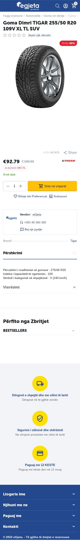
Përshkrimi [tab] (12, 253)
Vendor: (25, 214)
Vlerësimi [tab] (11, 287)
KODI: (46, 152)
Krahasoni (60, 196)
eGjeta (37, 214)
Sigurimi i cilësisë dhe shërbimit (40, 430)
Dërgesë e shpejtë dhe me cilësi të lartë (40, 395)
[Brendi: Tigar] (69, 160)
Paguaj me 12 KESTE (40, 465)
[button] (70, 152)
